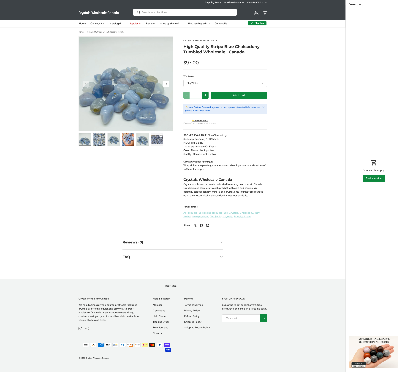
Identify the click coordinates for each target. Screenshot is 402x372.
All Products (190, 212)
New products (200, 216)
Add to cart (239, 95)
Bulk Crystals (231, 212)
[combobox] (185, 12)
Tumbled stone (190, 206)
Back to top (171, 286)
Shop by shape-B (197, 23)
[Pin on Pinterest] (207, 225)
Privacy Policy (192, 310)
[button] (265, 12)
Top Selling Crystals (221, 216)
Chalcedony (246, 212)
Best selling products (210, 212)
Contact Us (221, 23)
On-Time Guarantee (234, 2)
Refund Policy (192, 316)
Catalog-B (116, 23)
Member (157, 304)
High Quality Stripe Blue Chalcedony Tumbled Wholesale (105, 32)
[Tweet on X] (195, 225)
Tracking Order (161, 321)
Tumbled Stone (242, 216)
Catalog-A (96, 23)
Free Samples (160, 327)
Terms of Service (193, 304)
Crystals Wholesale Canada (96, 358)
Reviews (150, 23)
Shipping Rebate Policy (197, 327)
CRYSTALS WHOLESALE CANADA (200, 40)
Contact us (159, 310)
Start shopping (374, 178)
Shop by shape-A (169, 23)
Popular (134, 23)
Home (82, 23)
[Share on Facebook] (201, 225)
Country (157, 333)
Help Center (160, 316)
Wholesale (188, 76)
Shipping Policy (213, 2)
